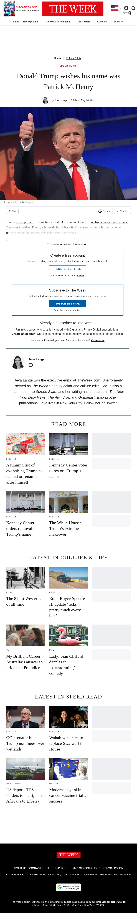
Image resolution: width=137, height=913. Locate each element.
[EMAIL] (32, 365)
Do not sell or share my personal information (97, 874)
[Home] (15, 21)
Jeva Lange (61, 100)
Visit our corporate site (113, 902)
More (117, 21)
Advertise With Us (41, 874)
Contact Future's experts (47, 868)
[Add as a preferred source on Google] (68, 887)
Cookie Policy (16, 874)
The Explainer (30, 21)
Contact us (98, 340)
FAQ (59, 874)
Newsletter (124, 211)
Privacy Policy (113, 868)
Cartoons (102, 21)
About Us (20, 868)
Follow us (107, 211)
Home (57, 58)
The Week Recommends (58, 21)
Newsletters (84, 21)
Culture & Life (73, 58)
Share (14, 211)
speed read (68, 66)
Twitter (111, 403)
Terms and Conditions (84, 868)
